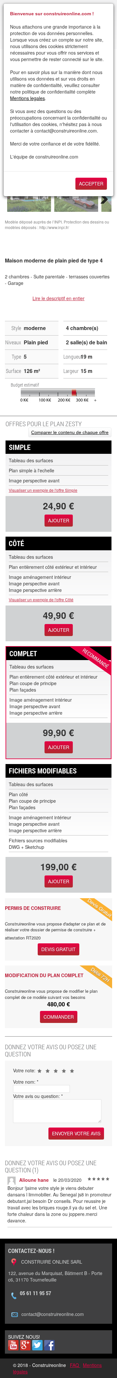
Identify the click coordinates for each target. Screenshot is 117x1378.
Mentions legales (27, 98)
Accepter (91, 183)
